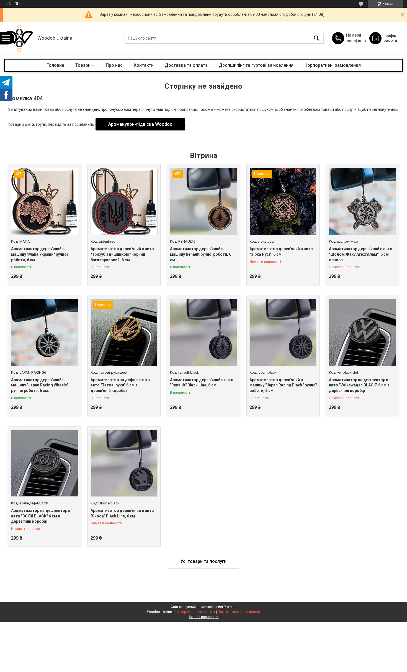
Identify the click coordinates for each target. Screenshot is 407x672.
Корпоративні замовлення (333, 65)
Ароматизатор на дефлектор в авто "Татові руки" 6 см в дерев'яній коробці (120, 385)
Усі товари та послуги (203, 561)
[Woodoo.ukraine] (19, 38)
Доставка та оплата (186, 65)
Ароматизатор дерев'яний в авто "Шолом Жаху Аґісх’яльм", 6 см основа (360, 254)
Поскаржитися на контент (194, 612)
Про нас (114, 65)
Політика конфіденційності (239, 612)
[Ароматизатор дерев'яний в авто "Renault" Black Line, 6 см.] (203, 332)
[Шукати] (316, 38)
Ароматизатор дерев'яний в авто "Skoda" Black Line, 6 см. (122, 513)
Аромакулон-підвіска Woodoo (140, 124)
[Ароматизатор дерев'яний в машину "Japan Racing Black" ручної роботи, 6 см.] (282, 332)
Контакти (144, 65)
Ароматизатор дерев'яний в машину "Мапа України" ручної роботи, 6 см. (39, 254)
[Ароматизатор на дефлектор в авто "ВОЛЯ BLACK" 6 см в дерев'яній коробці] (44, 463)
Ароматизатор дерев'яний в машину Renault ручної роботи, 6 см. (200, 254)
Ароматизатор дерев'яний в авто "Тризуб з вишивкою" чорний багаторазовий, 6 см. (122, 254)
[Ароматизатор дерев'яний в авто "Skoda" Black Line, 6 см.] (124, 463)
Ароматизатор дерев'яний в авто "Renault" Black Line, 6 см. (201, 383)
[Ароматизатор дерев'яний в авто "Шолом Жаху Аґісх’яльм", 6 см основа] (362, 201)
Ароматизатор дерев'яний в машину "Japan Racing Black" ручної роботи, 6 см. (282, 385)
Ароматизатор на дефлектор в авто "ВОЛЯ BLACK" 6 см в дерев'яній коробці (40, 516)
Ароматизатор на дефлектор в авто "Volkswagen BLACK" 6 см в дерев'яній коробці (359, 385)
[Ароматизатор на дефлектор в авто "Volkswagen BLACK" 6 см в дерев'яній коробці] (362, 332)
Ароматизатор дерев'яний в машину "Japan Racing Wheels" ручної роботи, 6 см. (39, 385)
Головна (55, 65)
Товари (83, 65)
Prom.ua (230, 607)
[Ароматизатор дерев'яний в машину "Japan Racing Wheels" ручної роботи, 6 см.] (44, 332)
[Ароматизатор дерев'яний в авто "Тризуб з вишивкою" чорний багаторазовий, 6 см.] (124, 201)
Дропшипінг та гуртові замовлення (256, 65)
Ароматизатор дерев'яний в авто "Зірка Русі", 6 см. (281, 252)
